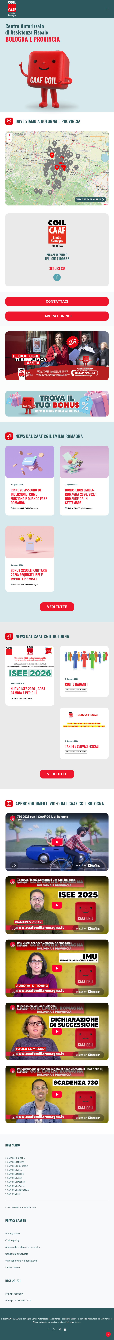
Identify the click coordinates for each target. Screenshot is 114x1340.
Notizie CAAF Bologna (22, 698)
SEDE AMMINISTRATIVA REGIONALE (21, 1207)
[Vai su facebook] (57, 277)
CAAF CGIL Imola (14, 1170)
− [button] (9, 139)
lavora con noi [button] (57, 316)
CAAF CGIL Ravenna (15, 1186)
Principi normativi (14, 1293)
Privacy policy (12, 1233)
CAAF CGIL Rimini (14, 1194)
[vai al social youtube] (65, 1329)
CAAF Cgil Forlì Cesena (17, 1166)
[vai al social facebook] (49, 1329)
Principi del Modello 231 (18, 1300)
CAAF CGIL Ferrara (15, 1162)
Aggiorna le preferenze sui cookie (23, 1247)
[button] (107, 9)
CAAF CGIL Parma (14, 1178)
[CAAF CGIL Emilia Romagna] (12, 9)
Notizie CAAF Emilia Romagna (25, 508)
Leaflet (105, 204)
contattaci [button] (57, 301)
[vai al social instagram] (60, 1329)
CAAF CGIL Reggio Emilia (18, 1190)
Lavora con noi (12, 1267)
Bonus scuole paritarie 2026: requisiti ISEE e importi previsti (29, 574)
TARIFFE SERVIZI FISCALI (82, 746)
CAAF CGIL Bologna (16, 1158)
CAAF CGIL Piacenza (16, 1182)
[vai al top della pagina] (108, 1334)
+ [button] (9, 135)
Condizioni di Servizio (16, 1254)
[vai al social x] (54, 1329)
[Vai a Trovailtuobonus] (57, 355)
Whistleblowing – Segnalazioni (21, 1260)
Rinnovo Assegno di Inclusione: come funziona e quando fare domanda (29, 496)
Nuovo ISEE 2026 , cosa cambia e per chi (28, 690)
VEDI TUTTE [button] (57, 607)
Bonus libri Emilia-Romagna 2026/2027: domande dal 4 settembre (81, 496)
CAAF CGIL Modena (15, 1174)
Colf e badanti (76, 684)
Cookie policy (12, 1240)
